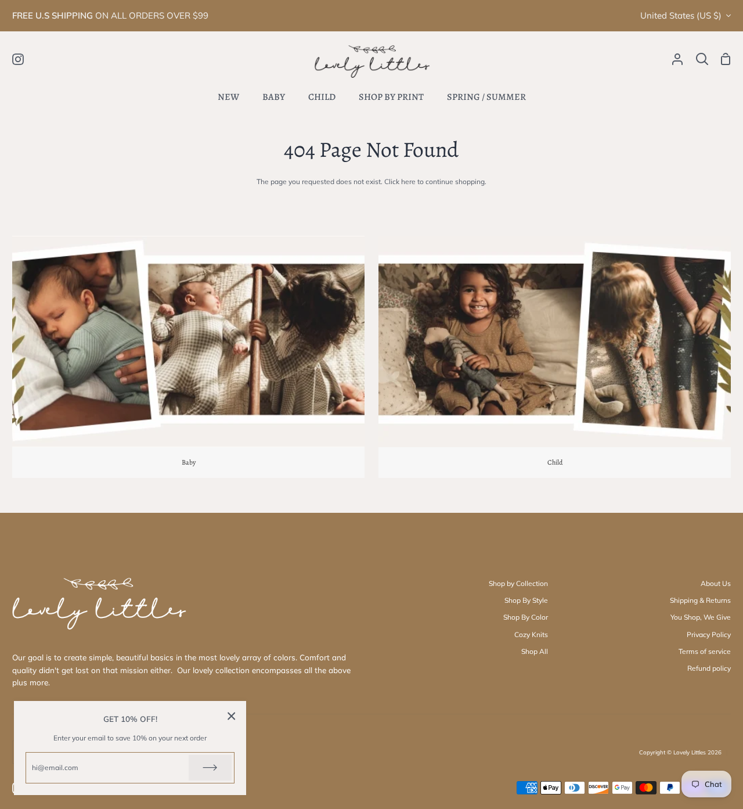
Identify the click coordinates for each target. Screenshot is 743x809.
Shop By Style (526, 600)
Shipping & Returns (700, 600)
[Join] (210, 768)
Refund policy (709, 668)
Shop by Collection (518, 583)
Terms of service (705, 651)
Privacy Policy (709, 634)
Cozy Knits (531, 634)
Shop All (534, 651)
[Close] (231, 716)
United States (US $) (681, 15)
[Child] (554, 356)
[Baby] (188, 356)
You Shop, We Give (700, 617)
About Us (716, 583)
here (408, 181)
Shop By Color (525, 617)
